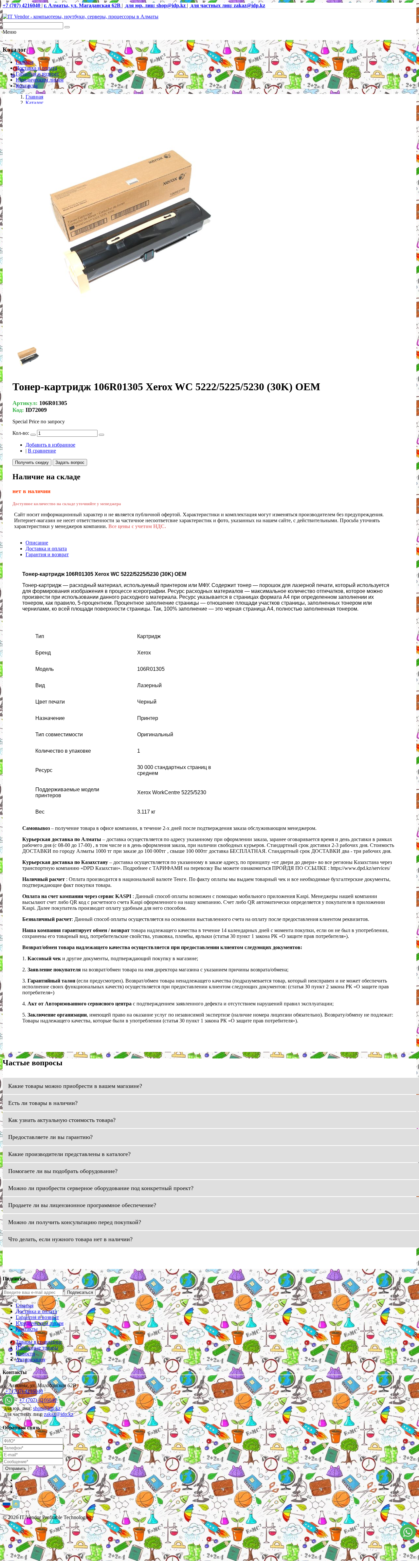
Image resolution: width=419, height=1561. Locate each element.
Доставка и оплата (36, 68)
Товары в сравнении (39, 1342)
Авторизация (30, 1359)
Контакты (27, 85)
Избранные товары (37, 1347)
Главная (24, 62)
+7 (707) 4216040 (24, 1391)
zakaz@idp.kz (58, 1414)
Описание (37, 542)
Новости (25, 1353)
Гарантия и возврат (37, 74)
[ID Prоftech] (80, 16)
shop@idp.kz (47, 1408)
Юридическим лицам (40, 80)
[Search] (67, 27)
